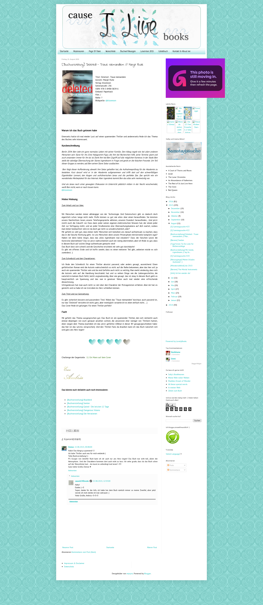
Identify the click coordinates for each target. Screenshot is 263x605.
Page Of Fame (95, 51)
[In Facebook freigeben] (75, 430)
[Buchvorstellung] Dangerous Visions (83, 410)
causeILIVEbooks (82, 481)
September (176, 219)
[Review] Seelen (177, 240)
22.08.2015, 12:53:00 (101, 481)
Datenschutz (69, 566)
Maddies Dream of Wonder (179, 381)
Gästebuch (163, 51)
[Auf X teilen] (72, 430)
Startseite (64, 51)
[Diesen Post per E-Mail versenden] (67, 430)
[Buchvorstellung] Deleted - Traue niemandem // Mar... (184, 235)
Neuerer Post (67, 547)
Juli (172, 278)
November (175, 212)
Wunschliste (110, 51)
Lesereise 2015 (147, 51)
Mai (173, 285)
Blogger (147, 573)
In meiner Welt (174, 387)
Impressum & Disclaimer (74, 563)
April (173, 289)
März (173, 293)
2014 (171, 305)
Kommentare (174, 470)
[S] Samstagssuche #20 (180, 256)
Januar (174, 300)
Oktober (174, 216)
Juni (173, 281)
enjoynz (130, 573)
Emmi (173, 358)
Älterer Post (152, 547)
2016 (171, 201)
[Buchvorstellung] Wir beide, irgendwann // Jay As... (182, 251)
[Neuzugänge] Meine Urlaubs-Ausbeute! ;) (183, 260)
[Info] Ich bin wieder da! (180, 273)
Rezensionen (78, 51)
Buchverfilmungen (128, 51)
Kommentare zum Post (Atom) (84, 552)
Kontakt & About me (181, 51)
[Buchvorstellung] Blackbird (79, 399)
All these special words (177, 384)
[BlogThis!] (70, 430)
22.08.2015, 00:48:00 (83, 447)
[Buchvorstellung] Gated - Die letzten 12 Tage (88, 406)
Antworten (72, 470)
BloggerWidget (196, 364)
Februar (174, 296)
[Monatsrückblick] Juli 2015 (181, 265)
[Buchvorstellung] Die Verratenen (82, 413)
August (174, 223)
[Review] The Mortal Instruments (184, 269)
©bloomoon (111, 100)
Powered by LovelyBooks (176, 341)
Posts (171, 465)
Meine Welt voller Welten (178, 377)
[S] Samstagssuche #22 (180, 230)
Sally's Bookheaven (176, 374)
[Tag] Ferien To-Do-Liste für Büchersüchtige (182, 245)
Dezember (175, 208)
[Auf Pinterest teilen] (77, 430)
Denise (71, 447)
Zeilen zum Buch (175, 390)
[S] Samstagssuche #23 (180, 226)
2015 (171, 205)
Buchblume (175, 352)
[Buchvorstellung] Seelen (78, 403)
